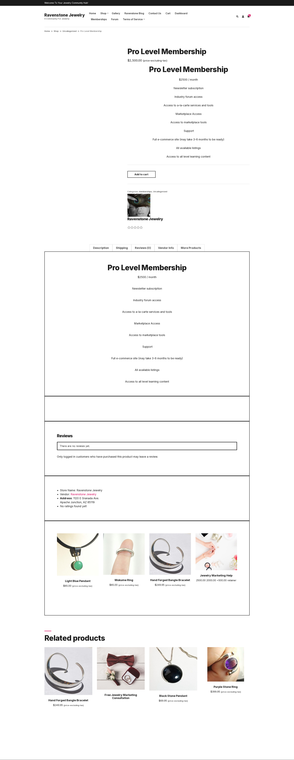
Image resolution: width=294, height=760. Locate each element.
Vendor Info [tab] (166, 247)
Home (92, 13)
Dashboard (181, 13)
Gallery (116, 13)
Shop (103, 13)
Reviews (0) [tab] (143, 247)
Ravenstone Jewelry (64, 15)
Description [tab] (101, 247)
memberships (145, 191)
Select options (216, 585)
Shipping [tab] (122, 247)
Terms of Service (133, 19)
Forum (114, 19)
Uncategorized (69, 31)
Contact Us (155, 13)
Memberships (99, 19)
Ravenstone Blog (134, 13)
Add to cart (141, 174)
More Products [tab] (191, 247)
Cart (168, 13)
